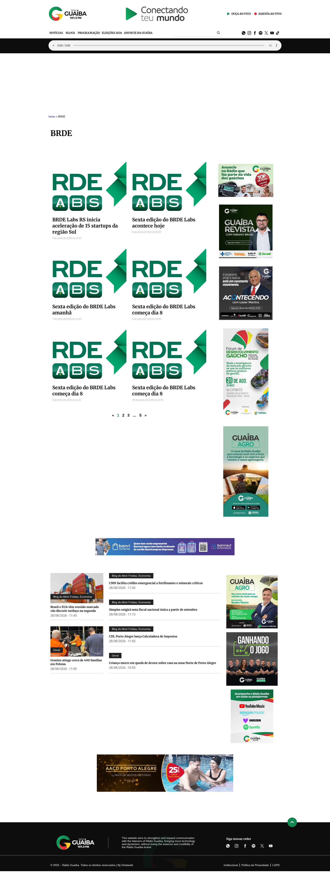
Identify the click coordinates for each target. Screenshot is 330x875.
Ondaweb (127, 865)
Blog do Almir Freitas (65, 596)
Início (52, 116)
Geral (56, 650)
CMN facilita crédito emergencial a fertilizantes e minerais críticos (156, 583)
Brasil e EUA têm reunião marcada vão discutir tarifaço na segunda (74, 609)
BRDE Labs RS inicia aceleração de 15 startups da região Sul (85, 226)
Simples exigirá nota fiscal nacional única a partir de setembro (153, 609)
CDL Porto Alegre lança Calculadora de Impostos (143, 636)
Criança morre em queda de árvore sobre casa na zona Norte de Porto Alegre (162, 663)
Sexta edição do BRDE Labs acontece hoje (163, 223)
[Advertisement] (165, 82)
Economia (86, 596)
